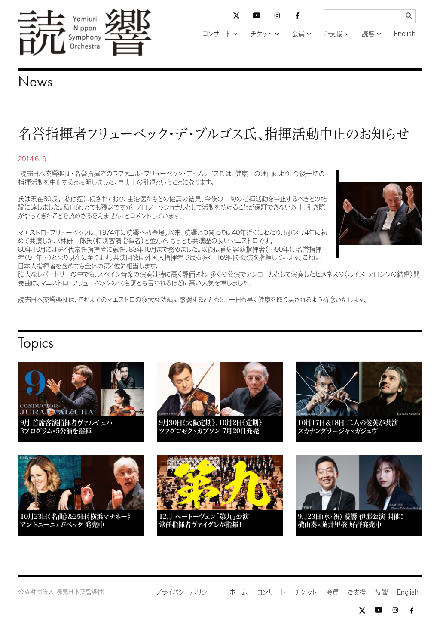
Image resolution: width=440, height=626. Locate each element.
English (405, 34)
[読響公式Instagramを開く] (277, 17)
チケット (262, 34)
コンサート (216, 34)
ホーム (239, 592)
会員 (298, 34)
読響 (368, 34)
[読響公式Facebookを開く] (298, 17)
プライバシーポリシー (185, 592)
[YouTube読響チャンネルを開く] (256, 17)
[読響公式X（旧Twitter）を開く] (236, 16)
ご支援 (333, 34)
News (35, 81)
